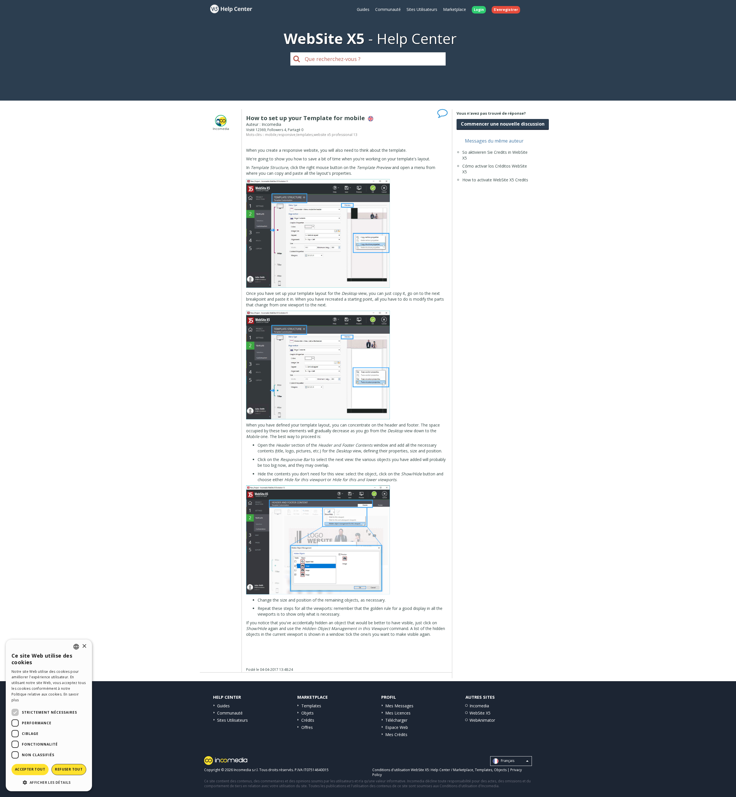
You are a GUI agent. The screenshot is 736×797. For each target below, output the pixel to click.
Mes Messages (399, 705)
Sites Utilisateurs (422, 9)
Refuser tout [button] (69, 769)
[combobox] (76, 647)
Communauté (388, 9)
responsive (286, 134)
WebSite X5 (479, 713)
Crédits (307, 720)
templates (304, 134)
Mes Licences (398, 713)
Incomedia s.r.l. (246, 769)
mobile (271, 134)
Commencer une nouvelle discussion (503, 124)
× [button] (84, 646)
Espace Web (396, 727)
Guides (363, 9)
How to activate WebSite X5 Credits (495, 180)
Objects (500, 769)
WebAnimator (482, 720)
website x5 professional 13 (335, 134)
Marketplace (454, 9)
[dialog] (49, 715)
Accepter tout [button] (30, 769)
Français (507, 760)
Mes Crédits (396, 734)
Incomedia (479, 705)
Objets (307, 713)
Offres (307, 727)
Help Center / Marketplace (452, 769)
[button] (49, 782)
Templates (311, 705)
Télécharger (396, 720)
